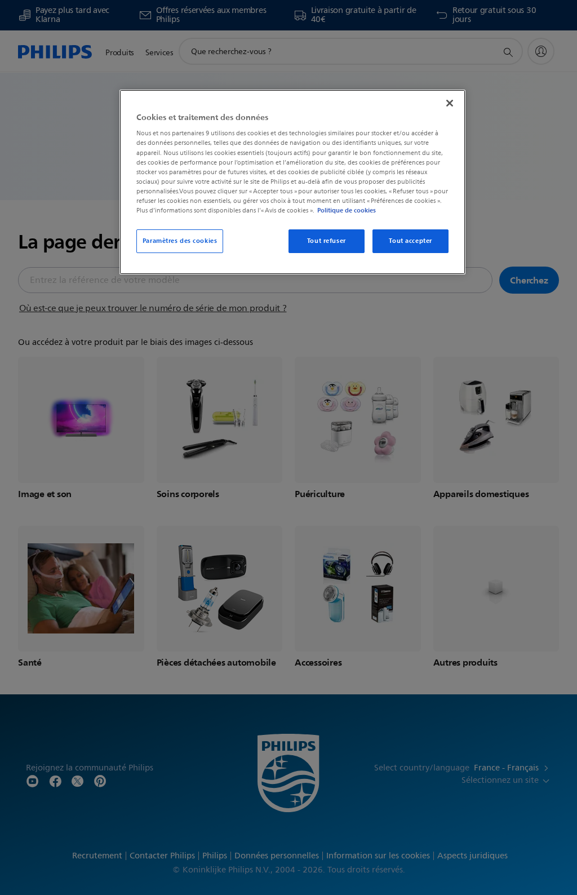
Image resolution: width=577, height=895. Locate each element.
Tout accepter (410, 240)
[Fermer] (449, 103)
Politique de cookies (346, 210)
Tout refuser (326, 240)
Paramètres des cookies (180, 240)
